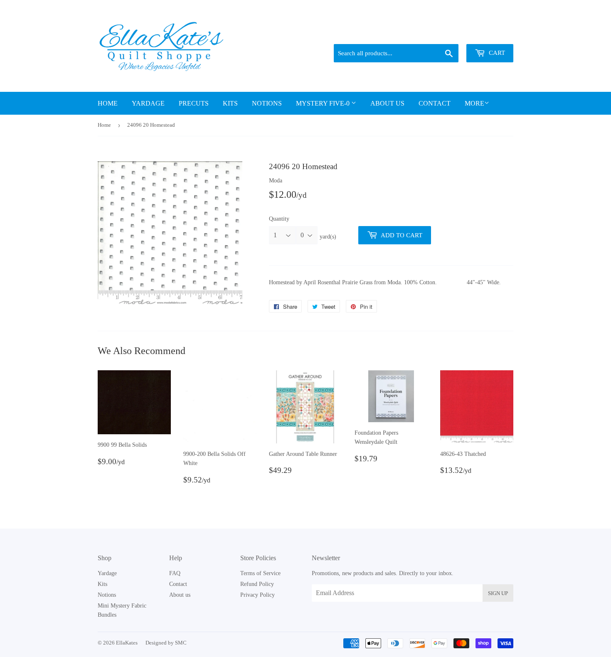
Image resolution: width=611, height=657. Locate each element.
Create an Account (493, 34)
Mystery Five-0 (323, 103)
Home (108, 103)
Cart (496, 52)
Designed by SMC (166, 643)
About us (387, 103)
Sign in (455, 34)
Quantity (279, 219)
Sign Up (498, 593)
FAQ (174, 573)
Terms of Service (260, 573)
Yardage (148, 103)
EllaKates (127, 643)
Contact (435, 103)
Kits (230, 103)
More (474, 103)
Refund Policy (257, 584)
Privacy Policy (257, 595)
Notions (267, 103)
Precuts (194, 103)
